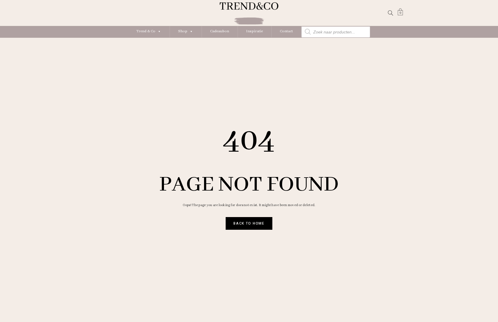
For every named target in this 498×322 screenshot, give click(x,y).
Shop (182, 31)
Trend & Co (145, 31)
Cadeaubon (219, 31)
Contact (286, 31)
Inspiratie (254, 31)
